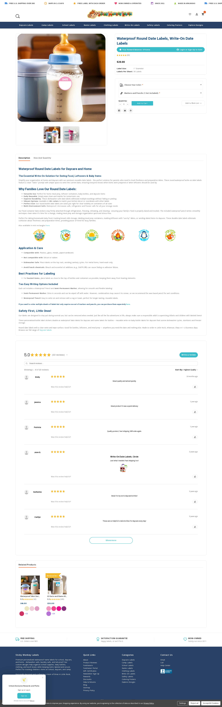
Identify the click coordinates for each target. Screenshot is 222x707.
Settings (182, 703)
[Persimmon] (21, 613)
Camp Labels (47, 25)
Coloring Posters (174, 25)
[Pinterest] (131, 110)
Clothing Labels (111, 25)
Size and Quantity (42, 158)
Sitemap (86, 687)
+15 (26, 614)
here (48, 225)
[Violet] (48, 613)
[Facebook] (119, 110)
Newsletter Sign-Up (91, 674)
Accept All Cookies (211, 703)
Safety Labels (153, 25)
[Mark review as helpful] (195, 387)
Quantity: (123, 101)
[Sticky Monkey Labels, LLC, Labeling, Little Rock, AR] (166, 671)
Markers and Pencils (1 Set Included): (141, 93)
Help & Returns (89, 682)
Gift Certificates (89, 671)
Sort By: (179, 370)
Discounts (87, 679)
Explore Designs (195, 25)
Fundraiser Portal (90, 668)
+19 (53, 614)
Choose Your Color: (133, 85)
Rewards (86, 676)
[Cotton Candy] (32, 608)
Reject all (194, 703)
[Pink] (37, 608)
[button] (67, 355)
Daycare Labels (26, 25)
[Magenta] (59, 608)
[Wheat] (27, 608)
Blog (85, 685)
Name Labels (90, 25)
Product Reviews (90, 662)
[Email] (125, 110)
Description (24, 158)
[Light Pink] (48, 608)
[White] (21, 608)
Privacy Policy (89, 690)
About (85, 660)
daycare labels (46, 330)
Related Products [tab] (27, 564)
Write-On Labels (132, 25)
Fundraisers (88, 665)
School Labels (68, 25)
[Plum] (64, 608)
